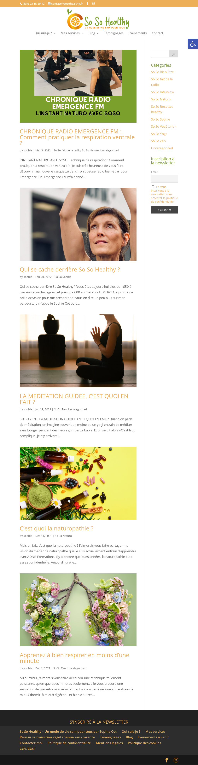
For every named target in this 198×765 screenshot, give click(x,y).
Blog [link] (92, 33)
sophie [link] (28, 150)
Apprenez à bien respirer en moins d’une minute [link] (74, 658)
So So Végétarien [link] (163, 126)
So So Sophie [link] (63, 277)
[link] (193, 44)
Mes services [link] (70, 33)
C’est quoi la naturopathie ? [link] (56, 528)
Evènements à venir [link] (153, 737)
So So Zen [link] (60, 409)
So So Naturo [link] (90, 150)
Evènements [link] (138, 33)
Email (154, 172)
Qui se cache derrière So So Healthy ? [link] (70, 269)
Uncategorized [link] (109, 150)
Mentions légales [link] (109, 743)
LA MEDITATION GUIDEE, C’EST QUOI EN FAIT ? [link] (74, 399)
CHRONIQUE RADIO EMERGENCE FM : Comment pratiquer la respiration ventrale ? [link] (77, 137)
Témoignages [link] (114, 33)
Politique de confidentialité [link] (69, 743)
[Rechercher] (173, 53)
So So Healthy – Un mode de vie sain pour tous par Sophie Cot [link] (68, 731)
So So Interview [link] (162, 92)
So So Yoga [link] (159, 133)
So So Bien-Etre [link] (162, 72)
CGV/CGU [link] (27, 748)
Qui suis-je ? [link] (43, 33)
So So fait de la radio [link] (67, 150)
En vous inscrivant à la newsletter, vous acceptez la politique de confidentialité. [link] (164, 194)
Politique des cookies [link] (144, 743)
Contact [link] (157, 33)
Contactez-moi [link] (31, 743)
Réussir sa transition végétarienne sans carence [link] (57, 737)
